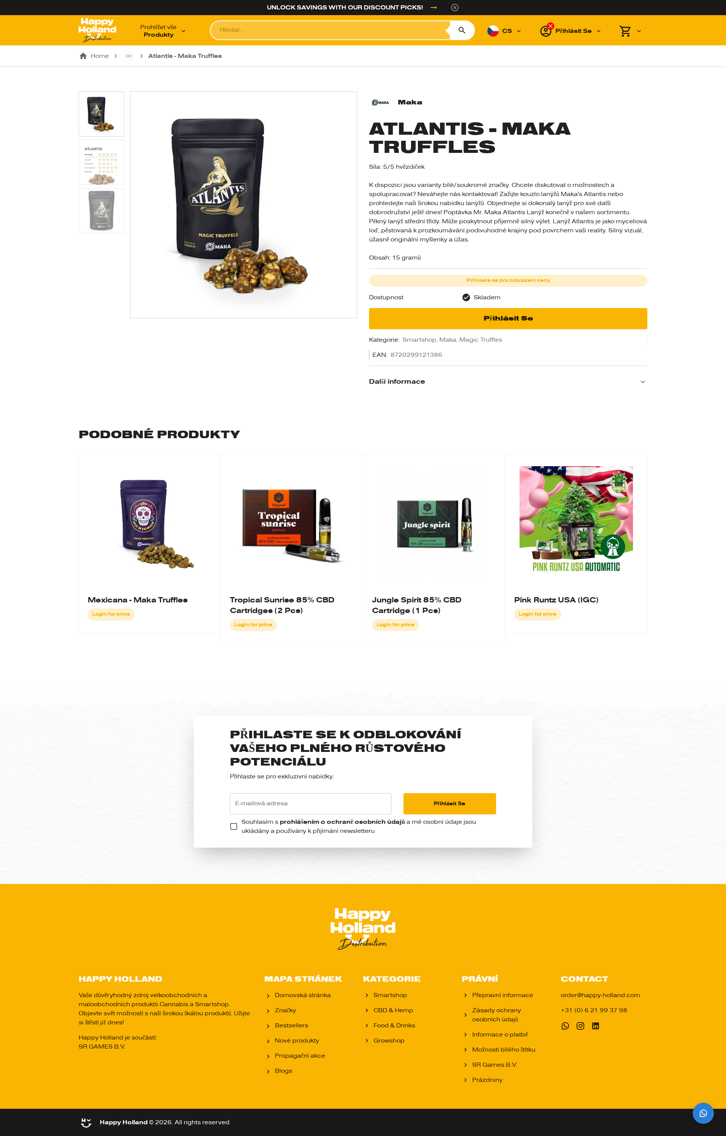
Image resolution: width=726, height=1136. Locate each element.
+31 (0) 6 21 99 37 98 (594, 1010)
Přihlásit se (508, 318)
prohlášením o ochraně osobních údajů (342, 822)
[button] (508, 382)
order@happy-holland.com (600, 995)
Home (100, 56)
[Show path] (128, 56)
